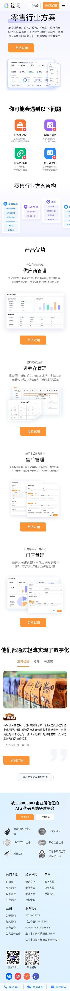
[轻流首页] (12, 5)
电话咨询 (12, 987)
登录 (35, 5)
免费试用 (51, 5)
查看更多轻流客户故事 (35, 777)
